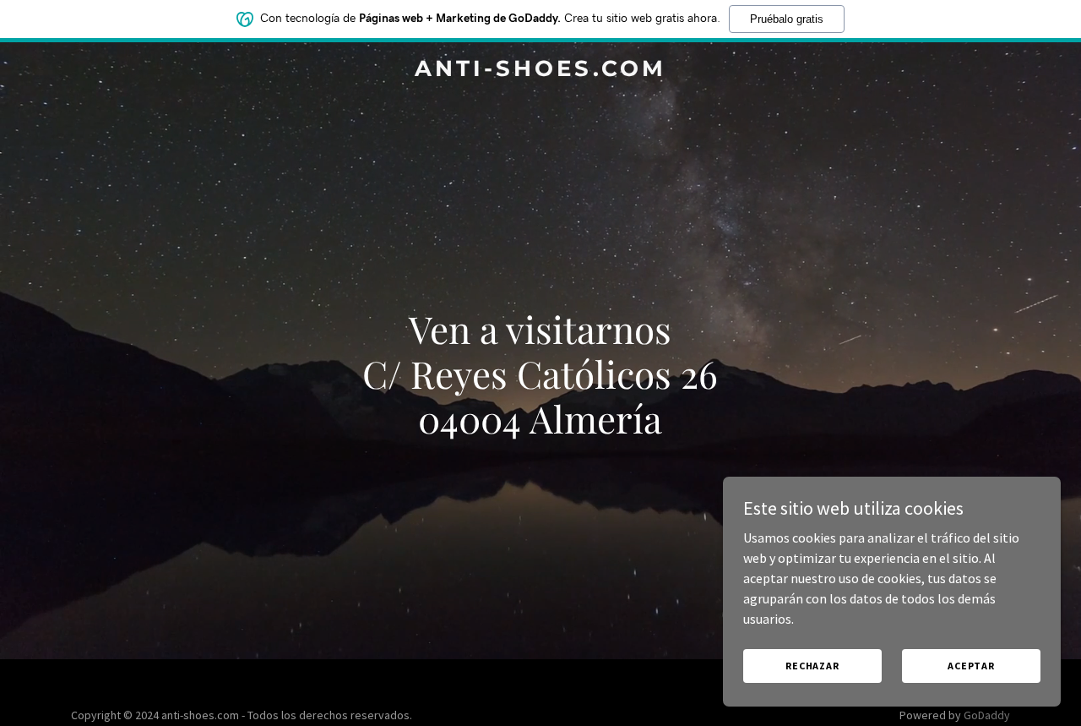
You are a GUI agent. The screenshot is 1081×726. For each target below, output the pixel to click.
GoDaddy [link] (987, 715)
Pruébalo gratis (786, 19)
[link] (541, 71)
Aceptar (971, 665)
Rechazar (812, 665)
